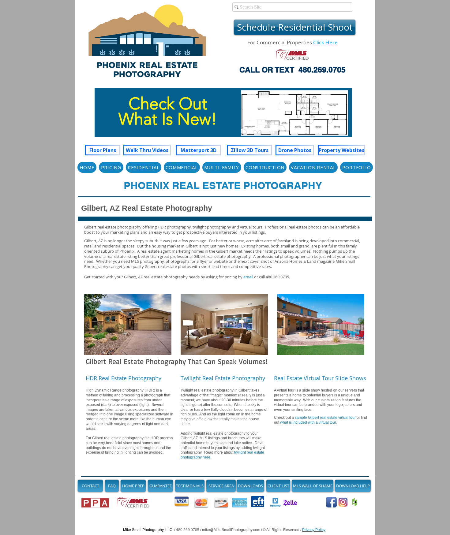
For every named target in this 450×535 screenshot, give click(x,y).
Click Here (325, 42)
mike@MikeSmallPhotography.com (231, 530)
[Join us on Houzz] (354, 502)
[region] (223, 118)
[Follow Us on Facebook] (331, 502)
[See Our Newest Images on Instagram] (343, 502)
